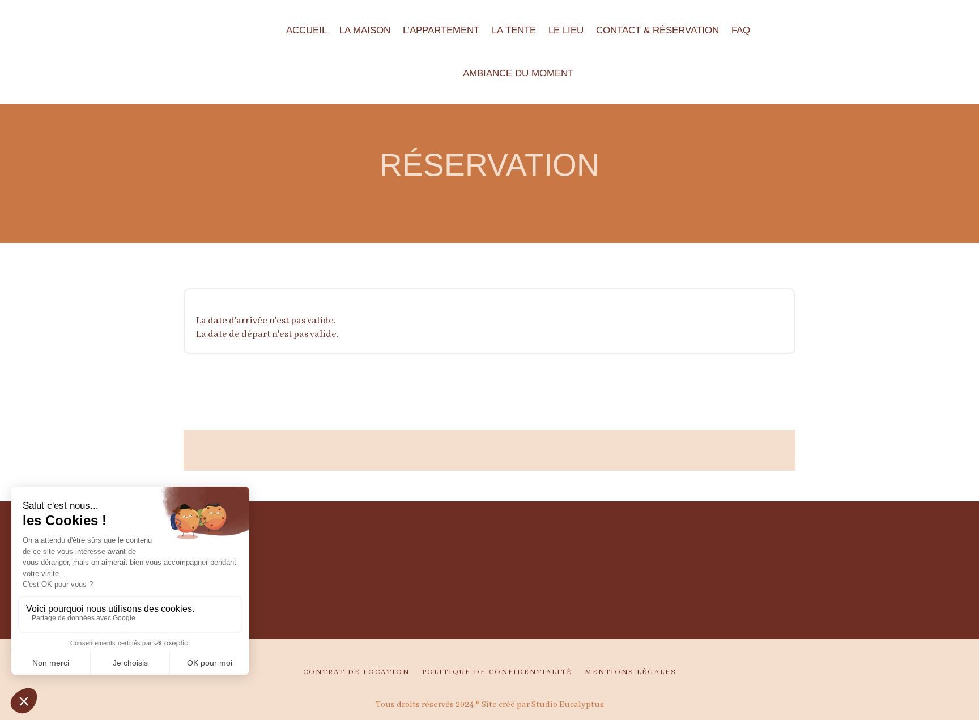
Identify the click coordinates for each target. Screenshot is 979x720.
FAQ (740, 30)
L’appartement (441, 30)
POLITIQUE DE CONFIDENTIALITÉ (497, 672)
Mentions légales (630, 672)
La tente (514, 30)
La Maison (364, 30)
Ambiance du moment (518, 73)
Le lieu (566, 30)
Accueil (306, 30)
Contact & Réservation (657, 30)
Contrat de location (356, 672)
